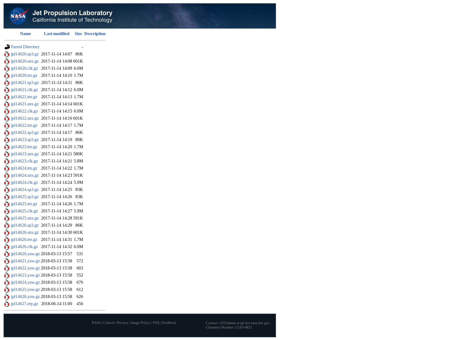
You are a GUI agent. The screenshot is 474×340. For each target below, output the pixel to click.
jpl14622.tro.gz (24, 125)
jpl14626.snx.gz (25, 232)
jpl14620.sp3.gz (25, 54)
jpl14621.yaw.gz (25, 260)
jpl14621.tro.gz (24, 96)
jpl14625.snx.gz (25, 218)
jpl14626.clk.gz (24, 246)
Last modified (56, 33)
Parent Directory (25, 46)
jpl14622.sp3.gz (25, 132)
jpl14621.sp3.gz (25, 82)
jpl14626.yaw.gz (25, 296)
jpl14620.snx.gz (25, 61)
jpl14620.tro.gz (24, 75)
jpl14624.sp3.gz (25, 189)
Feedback (169, 323)
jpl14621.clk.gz (24, 89)
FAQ (156, 323)
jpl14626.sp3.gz (25, 225)
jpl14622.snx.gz (25, 118)
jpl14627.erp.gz (24, 303)
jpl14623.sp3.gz (25, 139)
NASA (96, 323)
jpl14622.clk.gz (24, 111)
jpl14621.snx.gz (25, 104)
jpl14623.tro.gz (24, 146)
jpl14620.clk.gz (24, 68)
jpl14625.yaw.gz (25, 289)
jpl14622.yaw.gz (25, 268)
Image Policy (140, 323)
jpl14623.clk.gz (24, 161)
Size (78, 33)
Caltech (109, 323)
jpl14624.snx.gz (25, 175)
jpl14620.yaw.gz (25, 253)
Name (25, 33)
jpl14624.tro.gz (24, 168)
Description (95, 33)
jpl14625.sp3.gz (25, 196)
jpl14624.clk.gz (24, 182)
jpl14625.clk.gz (24, 211)
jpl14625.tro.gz (24, 203)
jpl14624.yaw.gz (25, 282)
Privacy (122, 323)
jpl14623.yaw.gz (25, 275)
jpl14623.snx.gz (25, 153)
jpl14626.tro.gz (24, 239)
